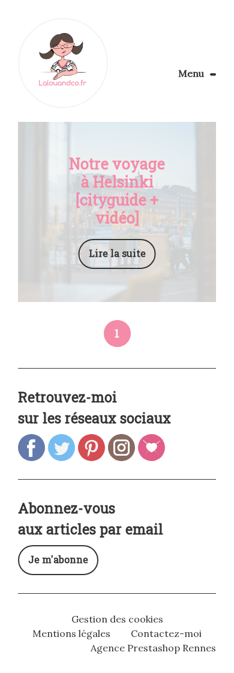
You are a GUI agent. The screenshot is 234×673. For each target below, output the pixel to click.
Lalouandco (63, 63)
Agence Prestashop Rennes (153, 648)
